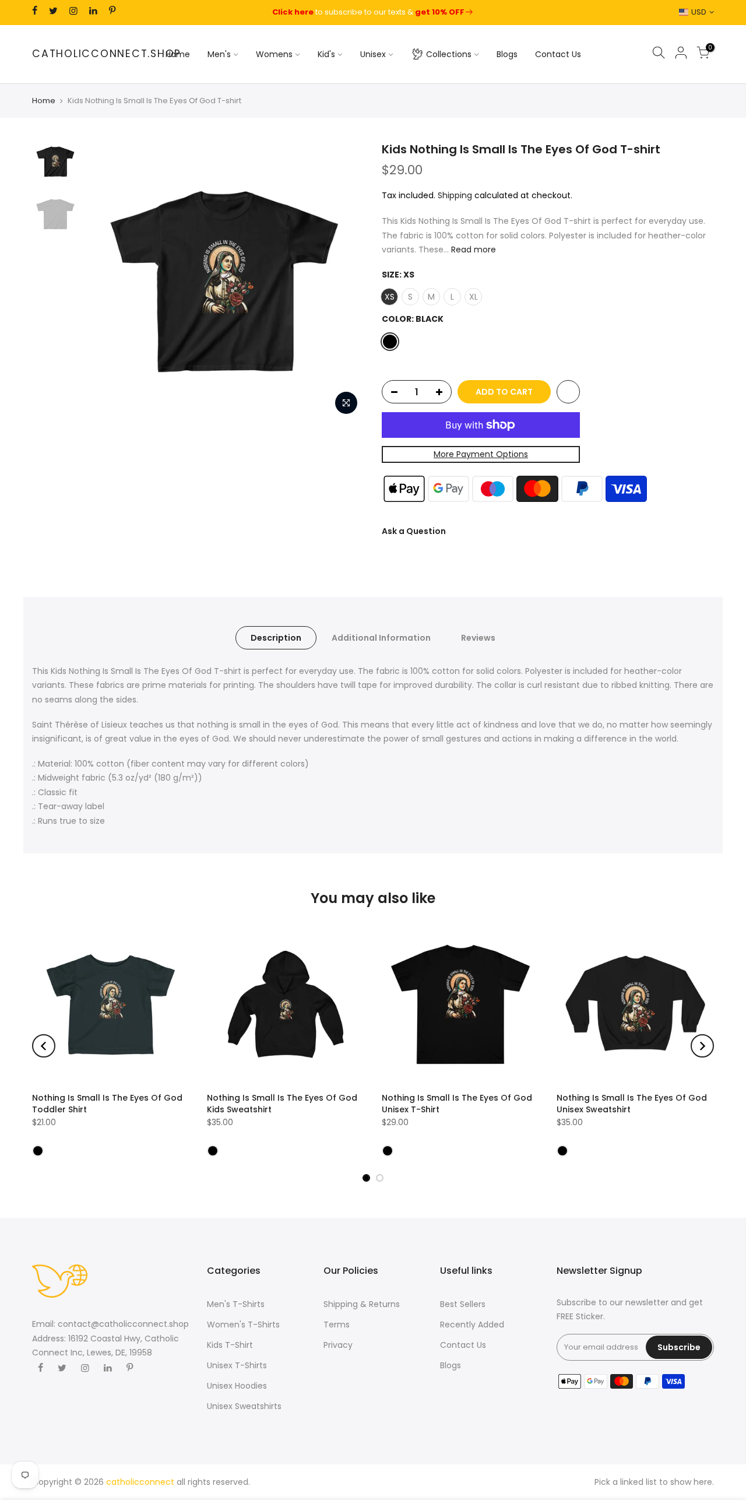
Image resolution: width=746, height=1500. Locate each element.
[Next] (344, 281)
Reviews (478, 638)
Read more (472, 249)
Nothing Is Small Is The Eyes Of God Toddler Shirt (107, 1103)
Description (276, 638)
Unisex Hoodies (237, 1386)
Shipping (455, 195)
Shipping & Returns (361, 1304)
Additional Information (381, 638)
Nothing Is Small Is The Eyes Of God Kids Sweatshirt (282, 1103)
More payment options (481, 454)
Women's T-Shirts (243, 1324)
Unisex (373, 54)
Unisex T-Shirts (237, 1365)
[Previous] (105, 281)
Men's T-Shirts (236, 1304)
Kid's (326, 54)
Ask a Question (414, 530)
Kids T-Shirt (230, 1345)
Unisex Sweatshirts (244, 1406)
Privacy (338, 1345)
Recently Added (472, 1324)
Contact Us (558, 54)
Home (178, 54)
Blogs (507, 54)
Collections (448, 54)
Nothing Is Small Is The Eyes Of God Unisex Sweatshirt (632, 1103)
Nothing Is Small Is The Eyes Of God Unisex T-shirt (457, 1103)
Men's (219, 54)
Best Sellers (462, 1304)
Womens (274, 54)
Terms (336, 1324)
